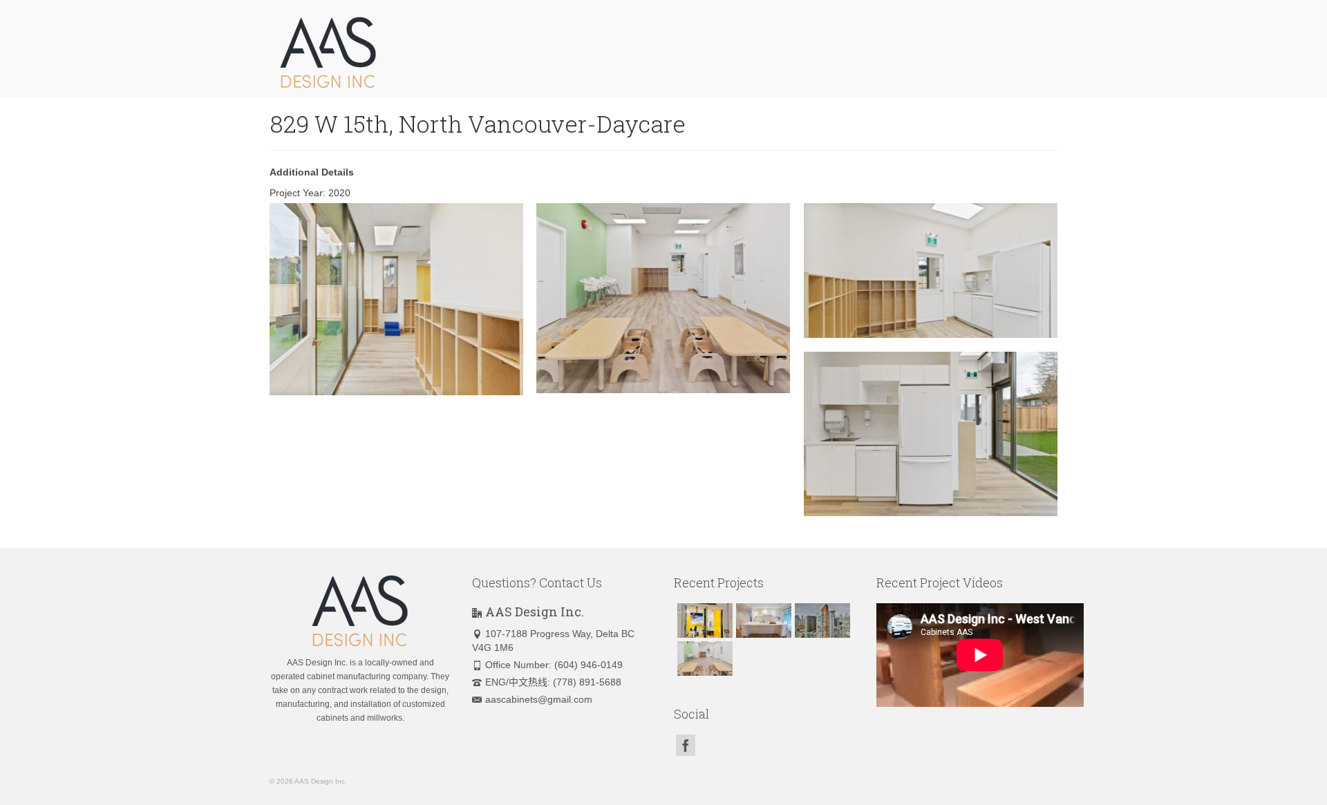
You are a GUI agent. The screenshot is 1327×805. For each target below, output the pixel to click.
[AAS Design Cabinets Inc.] (394, 52)
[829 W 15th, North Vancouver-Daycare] (703, 658)
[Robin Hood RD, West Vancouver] (762, 620)
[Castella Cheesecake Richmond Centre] (703, 620)
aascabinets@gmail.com (538, 699)
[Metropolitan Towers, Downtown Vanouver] (820, 620)
